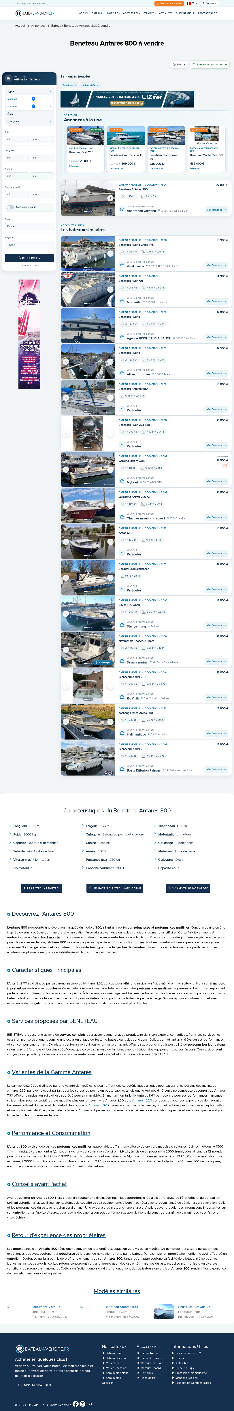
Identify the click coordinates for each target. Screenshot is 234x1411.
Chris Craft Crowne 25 (194, 1307)
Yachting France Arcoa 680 (136, 713)
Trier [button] (179, 64)
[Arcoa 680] (88, 541)
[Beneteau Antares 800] (88, 198)
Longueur (10, 150)
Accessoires (130, 13)
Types (10, 91)
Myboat (132, 482)
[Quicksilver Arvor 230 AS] (88, 505)
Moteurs (112, 13)
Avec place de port (26, 207)
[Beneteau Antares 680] (88, 397)
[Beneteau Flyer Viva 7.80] (88, 433)
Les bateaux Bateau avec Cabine (117, 888)
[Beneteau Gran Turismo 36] (166, 135)
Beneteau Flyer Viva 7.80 (134, 425)
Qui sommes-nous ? (188, 1353)
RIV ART (34, 1405)
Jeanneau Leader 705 (132, 677)
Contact (181, 1358)
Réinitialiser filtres (29, 265)
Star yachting (136, 626)
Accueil (83, 13)
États (10, 114)
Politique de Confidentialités (193, 1383)
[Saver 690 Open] (88, 613)
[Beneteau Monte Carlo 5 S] (206, 135)
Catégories (13, 121)
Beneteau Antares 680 (133, 389)
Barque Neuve (149, 1353)
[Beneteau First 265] (85, 135)
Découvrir (74, 166)
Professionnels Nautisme (191, 1373)
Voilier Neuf (113, 1363)
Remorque (147, 1373)
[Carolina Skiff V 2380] (88, 469)
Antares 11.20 (97, 1105)
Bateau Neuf (114, 1353)
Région (9, 237)
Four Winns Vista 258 (46, 1307)
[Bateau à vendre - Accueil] (35, 13)
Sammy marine (137, 662)
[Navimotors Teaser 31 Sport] (88, 649)
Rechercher (31, 258)
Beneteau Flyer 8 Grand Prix (136, 245)
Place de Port (149, 1378)
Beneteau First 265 (81, 152)
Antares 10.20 (142, 1100)
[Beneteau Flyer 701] (88, 289)
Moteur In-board (151, 1368)
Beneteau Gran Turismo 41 (126, 155)
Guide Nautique (185, 13)
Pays (7, 219)
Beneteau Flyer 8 (129, 317)
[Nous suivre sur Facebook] (76, 1405)
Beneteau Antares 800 (133, 189)
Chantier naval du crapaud (146, 518)
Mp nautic (134, 302)
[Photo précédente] (66, 198)
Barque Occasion (151, 1358)
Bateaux (97, 13)
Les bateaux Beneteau (43, 888)
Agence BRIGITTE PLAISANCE (149, 338)
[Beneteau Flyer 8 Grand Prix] (88, 253)
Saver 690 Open (129, 605)
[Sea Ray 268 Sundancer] (88, 577)
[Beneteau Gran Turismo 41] (126, 135)
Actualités (165, 13)
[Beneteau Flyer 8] (88, 325)
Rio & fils (133, 698)
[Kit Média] (89, 1405)
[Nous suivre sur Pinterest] (82, 1405)
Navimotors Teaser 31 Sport (136, 641)
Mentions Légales (187, 1378)
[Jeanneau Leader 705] (88, 685)
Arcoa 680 (125, 533)
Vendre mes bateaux (35, 1385)
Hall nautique (136, 734)
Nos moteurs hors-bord (190, 888)
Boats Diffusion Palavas (143, 770)
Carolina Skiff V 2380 (132, 461)
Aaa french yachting (141, 211)
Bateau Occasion (116, 1358)
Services (149, 13)
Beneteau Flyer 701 (131, 281)
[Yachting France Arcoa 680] (88, 722)
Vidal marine (135, 266)
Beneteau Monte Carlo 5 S (206, 155)
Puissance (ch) (12, 187)
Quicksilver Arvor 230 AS (134, 497)
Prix (7, 132)
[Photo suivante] (110, 198)
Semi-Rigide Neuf (117, 1373)
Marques (20, 98)
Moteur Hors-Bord (152, 1363)
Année (8, 169)
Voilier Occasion (116, 1368)
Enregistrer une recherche (212, 64)
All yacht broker (138, 374)
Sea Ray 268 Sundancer (134, 569)
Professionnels (207, 13)
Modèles (20, 106)
